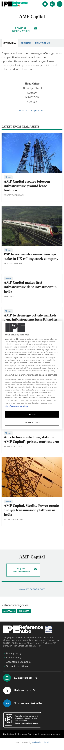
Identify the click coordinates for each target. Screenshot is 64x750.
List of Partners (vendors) (16, 406)
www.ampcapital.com (32, 110)
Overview (9, 43)
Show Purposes (31, 422)
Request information (20, 29)
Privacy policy (14, 653)
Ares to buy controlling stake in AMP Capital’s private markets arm (31, 439)
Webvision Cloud (40, 742)
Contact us (8, 734)
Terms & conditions (17, 666)
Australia (9, 611)
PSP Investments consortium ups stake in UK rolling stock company (31, 256)
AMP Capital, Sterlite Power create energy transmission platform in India (31, 510)
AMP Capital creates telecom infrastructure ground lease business (27, 186)
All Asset (24, 611)
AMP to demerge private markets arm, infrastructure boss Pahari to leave (30, 319)
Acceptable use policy (18, 662)
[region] (32, 374)
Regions (26, 43)
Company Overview (27, 734)
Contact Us (42, 43)
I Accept (32, 414)
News (8, 177)
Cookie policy (13, 657)
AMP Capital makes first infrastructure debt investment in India (30, 287)
